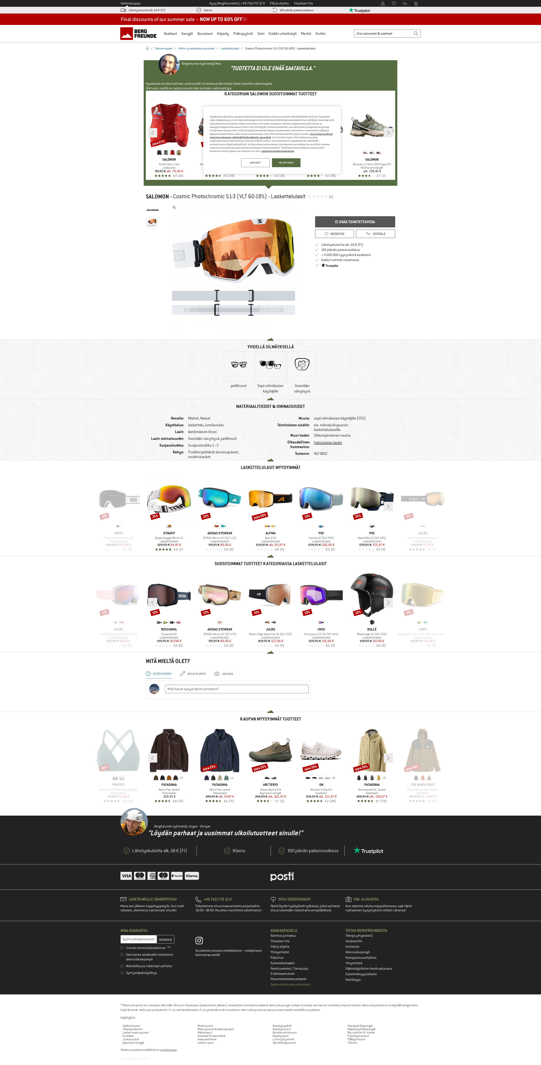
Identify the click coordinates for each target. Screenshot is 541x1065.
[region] (272, 140)
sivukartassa (168, 1050)
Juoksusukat (131, 1039)
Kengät (187, 33)
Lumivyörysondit (283, 1039)
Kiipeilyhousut (282, 1029)
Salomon (157, 196)
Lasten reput (206, 1042)
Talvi (260, 33)
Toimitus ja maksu (283, 936)
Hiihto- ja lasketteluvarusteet (196, 48)
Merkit (306, 33)
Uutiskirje (352, 947)
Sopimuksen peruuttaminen (290, 984)
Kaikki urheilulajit (283, 33)
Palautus (276, 958)
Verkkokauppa (130, 3)
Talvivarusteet (163, 48)
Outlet (320, 33)
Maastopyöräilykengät (362, 1029)
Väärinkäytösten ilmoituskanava (369, 969)
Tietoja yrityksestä (359, 936)
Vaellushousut (131, 1026)
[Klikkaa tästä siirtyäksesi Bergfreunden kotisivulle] (139, 33)
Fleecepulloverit (132, 1029)
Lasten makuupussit (136, 1032)
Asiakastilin (354, 941)
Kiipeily (223, 33)
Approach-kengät (133, 1042)
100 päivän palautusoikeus (296, 10)
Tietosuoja (300, 969)
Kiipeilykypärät (282, 1026)
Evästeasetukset (282, 974)
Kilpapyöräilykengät (360, 1026)
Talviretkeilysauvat (284, 1042)
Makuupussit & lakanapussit (216, 1029)
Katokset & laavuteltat (211, 1036)
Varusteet (205, 33)
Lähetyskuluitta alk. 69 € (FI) (147, 10)
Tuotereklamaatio (282, 963)
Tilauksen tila (280, 941)
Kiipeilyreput (281, 1036)
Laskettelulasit (230, 48)
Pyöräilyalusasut (358, 1036)
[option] (234, 267)
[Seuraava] (388, 132)
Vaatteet (170, 33)
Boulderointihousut (285, 1032)
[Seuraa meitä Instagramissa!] (202, 941)
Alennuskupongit (358, 952)
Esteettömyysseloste (361, 974)
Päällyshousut (357, 1039)
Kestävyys (353, 980)
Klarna (208, 10)
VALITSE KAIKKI (286, 162)
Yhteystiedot (279, 952)
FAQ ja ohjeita (279, 947)
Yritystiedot (354, 963)
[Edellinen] (152, 132)
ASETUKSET (255, 162)
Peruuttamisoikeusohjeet (288, 979)
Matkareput (205, 1032)
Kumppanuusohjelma (361, 958)
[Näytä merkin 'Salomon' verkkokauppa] (153, 210)
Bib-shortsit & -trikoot (361, 1032)
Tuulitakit (128, 1036)
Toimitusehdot (281, 969)
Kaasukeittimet (207, 1039)
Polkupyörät (243, 33)
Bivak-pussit (205, 1026)
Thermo (352, 1042)
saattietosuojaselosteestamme (277, 151)
